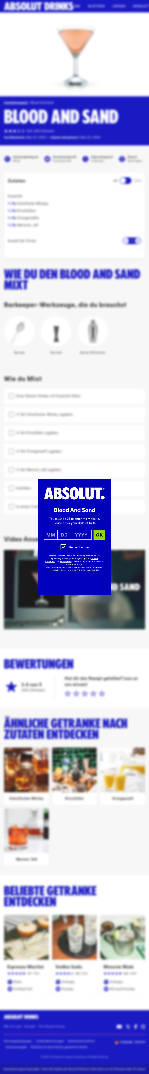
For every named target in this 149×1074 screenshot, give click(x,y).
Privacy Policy (66, 561)
